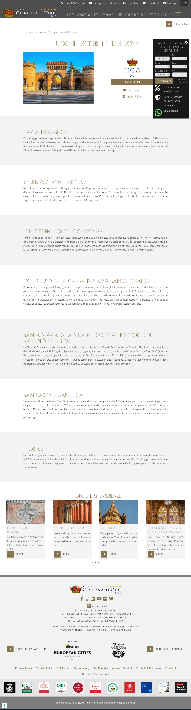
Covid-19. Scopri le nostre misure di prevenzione (173, 100)
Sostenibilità (153, 3)
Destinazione (177, 14)
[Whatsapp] (89, 606)
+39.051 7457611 (134, 96)
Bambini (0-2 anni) (161, 71)
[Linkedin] (93, 599)
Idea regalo (172, 3)
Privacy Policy (23, 668)
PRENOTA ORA (181, 24)
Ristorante (107, 14)
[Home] (29, 12)
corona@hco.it (134, 90)
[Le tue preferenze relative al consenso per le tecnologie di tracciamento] (4, 705)
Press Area (133, 3)
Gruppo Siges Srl (126, 702)
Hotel (71, 14)
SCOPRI (19, 554)
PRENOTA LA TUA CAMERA (168, 649)
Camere (157, 63)
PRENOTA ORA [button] (132, 82)
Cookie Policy (44, 668)
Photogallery (99, 3)
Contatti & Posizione (75, 3)
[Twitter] (111, 599)
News (116, 3)
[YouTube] (99, 599)
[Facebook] (81, 599)
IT (183, 2)
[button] (92, 562)
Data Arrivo (158, 55)
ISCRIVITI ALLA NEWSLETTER (30, 649)
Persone (174, 63)
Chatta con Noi (171, 110)
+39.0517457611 (73, 613)
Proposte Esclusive (153, 14)
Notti (173, 55)
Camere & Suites (87, 14)
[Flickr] (105, 599)
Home (28, 32)
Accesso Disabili (122, 668)
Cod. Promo (176, 71)
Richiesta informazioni (95, 674)
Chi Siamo (63, 668)
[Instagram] (87, 599)
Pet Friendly (100, 668)
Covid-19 (170, 668)
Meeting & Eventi (128, 14)
